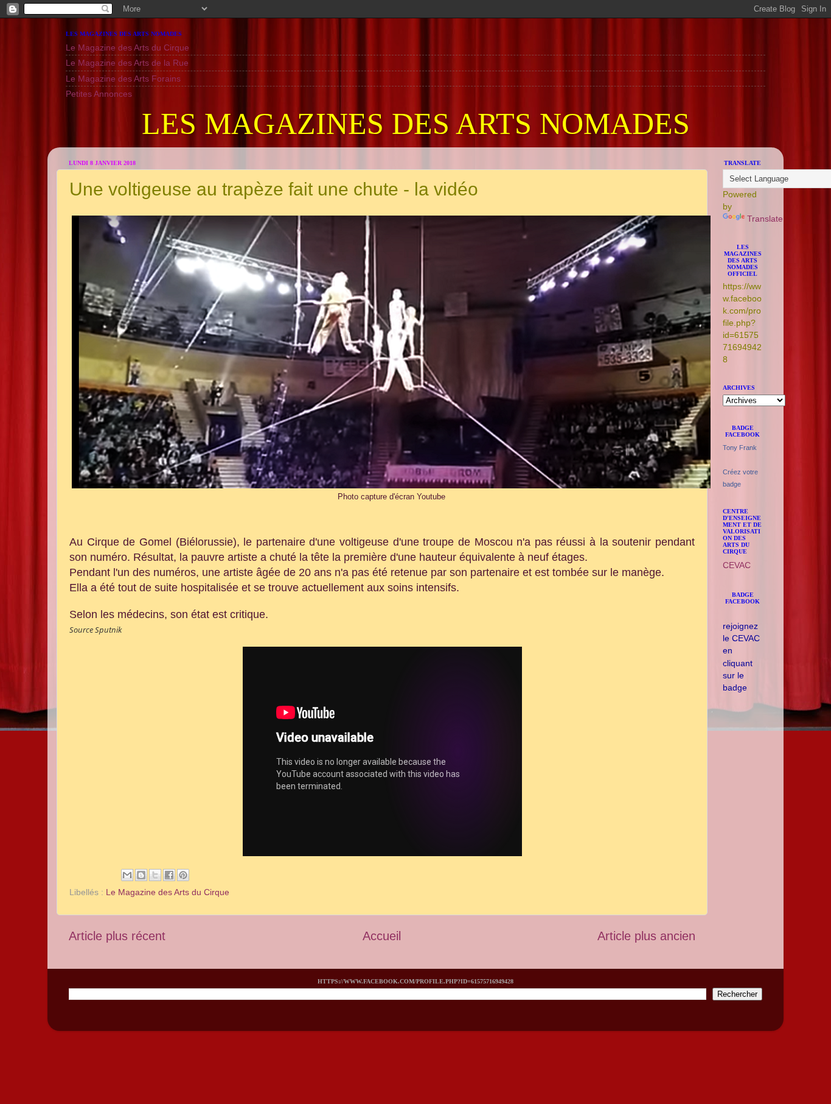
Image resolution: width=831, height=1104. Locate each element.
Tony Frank (740, 447)
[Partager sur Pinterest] (183, 875)
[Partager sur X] (155, 875)
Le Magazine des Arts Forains (123, 78)
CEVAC (737, 565)
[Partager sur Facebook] (169, 875)
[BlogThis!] (141, 875)
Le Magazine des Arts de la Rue (127, 63)
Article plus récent (117, 936)
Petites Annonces (99, 94)
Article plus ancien (646, 936)
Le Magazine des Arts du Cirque (127, 47)
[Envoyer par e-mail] (127, 875)
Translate (765, 218)
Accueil (382, 936)
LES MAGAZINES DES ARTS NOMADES (416, 124)
